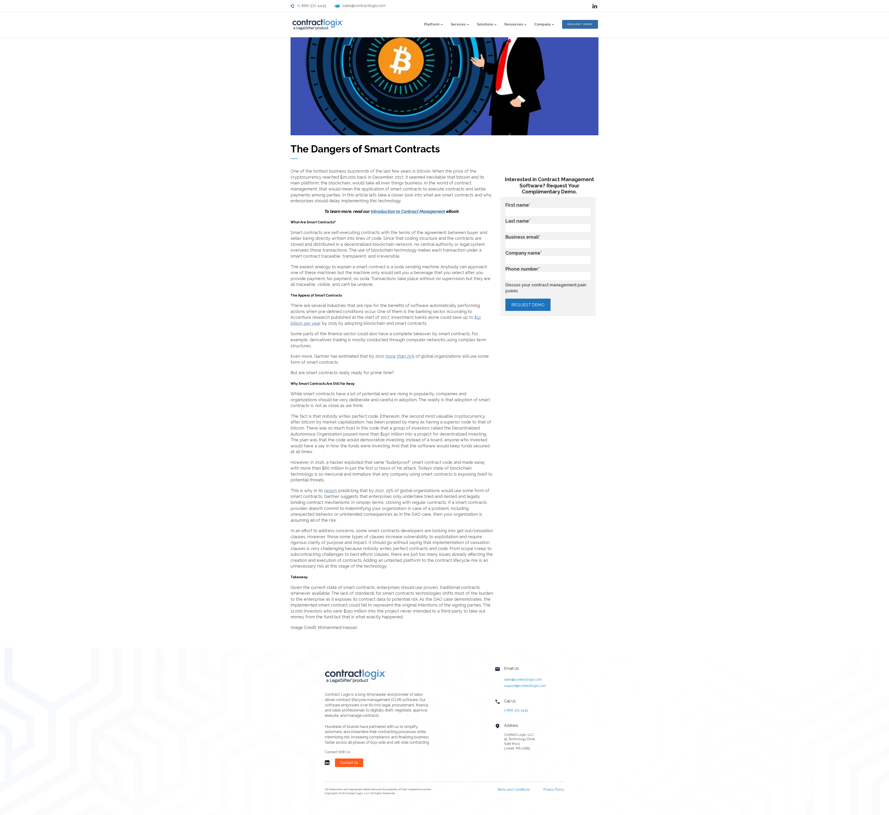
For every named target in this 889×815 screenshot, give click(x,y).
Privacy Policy (553, 789)
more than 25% (399, 356)
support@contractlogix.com (525, 686)
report (330, 490)
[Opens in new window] (327, 764)
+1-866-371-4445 (311, 5)
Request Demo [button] (580, 24)
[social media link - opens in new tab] (594, 5)
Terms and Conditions (513, 789)
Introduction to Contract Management (408, 211)
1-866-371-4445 (516, 710)
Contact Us (349, 762)
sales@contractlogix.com (364, 5)
